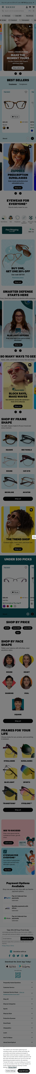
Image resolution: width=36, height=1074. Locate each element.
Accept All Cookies (24, 1071)
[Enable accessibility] (34, 537)
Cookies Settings (10, 1071)
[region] (18, 1060)
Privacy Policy (12, 1067)
